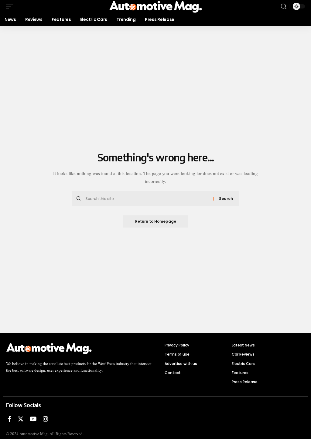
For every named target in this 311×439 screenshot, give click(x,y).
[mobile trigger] (11, 6)
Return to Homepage (155, 221)
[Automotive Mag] (155, 6)
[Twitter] (20, 419)
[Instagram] (45, 419)
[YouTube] (33, 419)
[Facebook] (9, 419)
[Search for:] (147, 198)
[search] (283, 6)
